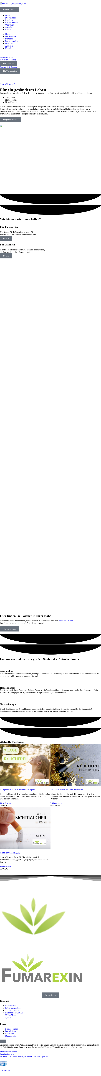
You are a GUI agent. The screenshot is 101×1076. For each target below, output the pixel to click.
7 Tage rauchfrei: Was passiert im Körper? (17, 789)
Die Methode (10, 18)
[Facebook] (3, 988)
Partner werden (11, 22)
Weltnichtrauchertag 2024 (10, 853)
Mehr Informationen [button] (8, 1052)
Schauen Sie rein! (66, 621)
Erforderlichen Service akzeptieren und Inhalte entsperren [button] (24, 1056)
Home (7, 15)
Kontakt (8, 29)
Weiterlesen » (5, 803)
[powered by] (3, 1063)
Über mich (9, 25)
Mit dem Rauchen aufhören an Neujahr (66, 789)
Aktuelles (9, 27)
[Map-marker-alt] (17, 988)
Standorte (9, 20)
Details (6, 238)
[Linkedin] (10, 988)
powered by (5, 1070)
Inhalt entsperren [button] (7, 1054)
